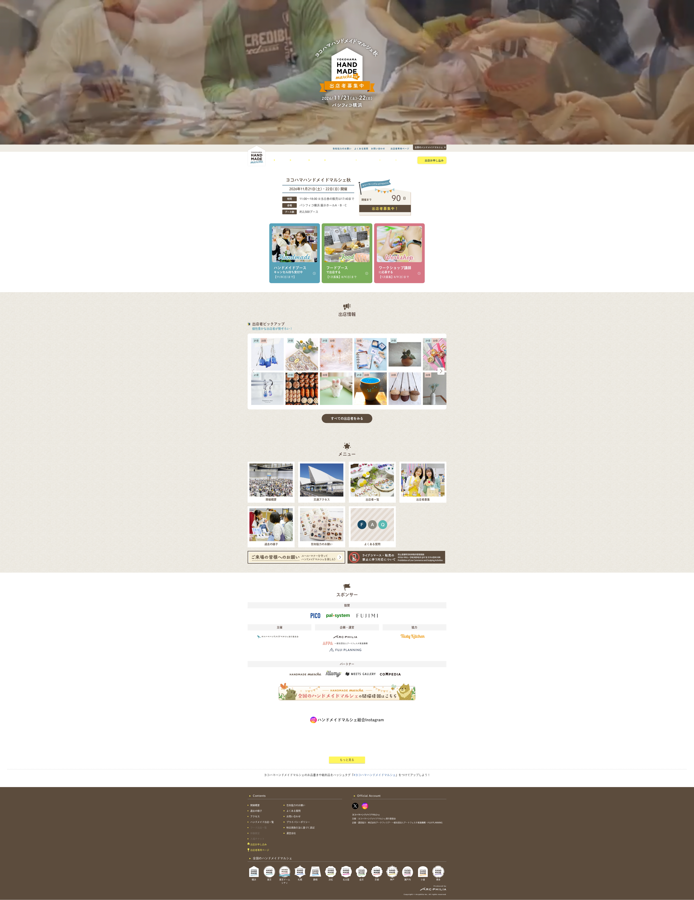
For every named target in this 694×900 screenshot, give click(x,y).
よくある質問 (361, 148)
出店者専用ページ (400, 148)
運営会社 (291, 833)
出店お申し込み (434, 160)
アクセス (316, 160)
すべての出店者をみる (347, 418)
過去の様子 (298, 160)
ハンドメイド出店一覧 (339, 160)
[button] (441, 371)
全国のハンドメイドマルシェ (429, 147)
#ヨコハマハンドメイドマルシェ (375, 775)
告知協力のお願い (342, 148)
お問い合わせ (378, 148)
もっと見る (347, 759)
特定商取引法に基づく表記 (300, 827)
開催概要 (281, 160)
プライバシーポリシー (298, 822)
